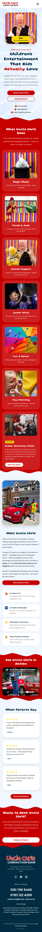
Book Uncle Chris (21, 93)
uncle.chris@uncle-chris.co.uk (21, 899)
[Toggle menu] (38, 4)
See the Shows (21, 99)
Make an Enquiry (21, 840)
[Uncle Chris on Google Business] (26, 877)
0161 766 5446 (21, 890)
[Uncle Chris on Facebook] (16, 877)
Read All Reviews (21, 796)
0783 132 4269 (21, 895)
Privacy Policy (21, 928)
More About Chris (21, 582)
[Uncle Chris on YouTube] (21, 877)
